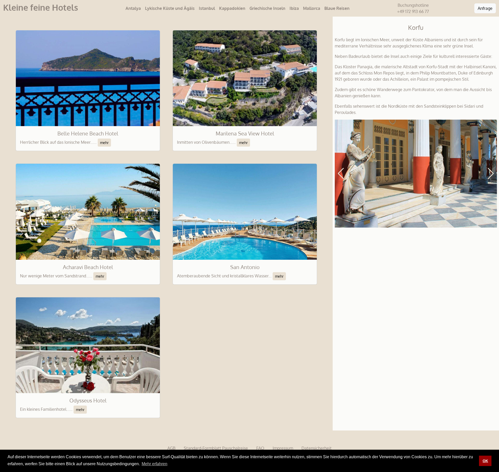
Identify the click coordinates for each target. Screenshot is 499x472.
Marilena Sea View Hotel (245, 133)
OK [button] (485, 461)
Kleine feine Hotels (40, 7)
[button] (340, 173)
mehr (104, 142)
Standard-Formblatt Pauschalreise (216, 448)
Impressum (283, 448)
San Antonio (245, 267)
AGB (171, 448)
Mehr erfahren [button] (154, 464)
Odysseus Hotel (88, 400)
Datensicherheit (316, 448)
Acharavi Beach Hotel (88, 267)
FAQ (260, 448)
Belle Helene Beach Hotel (87, 133)
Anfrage (485, 8)
